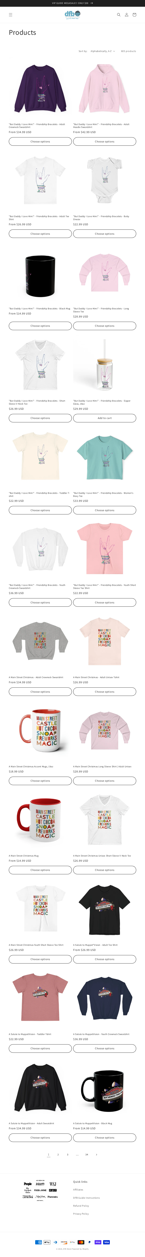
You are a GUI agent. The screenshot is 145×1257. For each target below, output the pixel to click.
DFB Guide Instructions (86, 1197)
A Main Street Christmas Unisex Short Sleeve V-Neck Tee (102, 855)
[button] (10, 15)
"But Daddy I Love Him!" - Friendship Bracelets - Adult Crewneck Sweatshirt (37, 126)
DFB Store (67, 1249)
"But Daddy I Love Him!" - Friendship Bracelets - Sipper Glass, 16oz (101, 402)
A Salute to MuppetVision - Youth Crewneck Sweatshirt (101, 1034)
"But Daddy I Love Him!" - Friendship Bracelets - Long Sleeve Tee (101, 310)
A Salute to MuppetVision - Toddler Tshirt (30, 1034)
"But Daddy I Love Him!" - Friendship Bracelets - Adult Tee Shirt (39, 218)
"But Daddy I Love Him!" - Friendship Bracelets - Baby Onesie (101, 218)
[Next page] (96, 1155)
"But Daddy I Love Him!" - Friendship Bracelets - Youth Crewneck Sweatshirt (37, 587)
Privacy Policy (81, 1213)
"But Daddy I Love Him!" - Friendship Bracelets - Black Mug (39, 308)
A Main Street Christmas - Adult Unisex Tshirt (96, 677)
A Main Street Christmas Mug (24, 855)
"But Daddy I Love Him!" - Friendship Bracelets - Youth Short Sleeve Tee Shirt (104, 587)
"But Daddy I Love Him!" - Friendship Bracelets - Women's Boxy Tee (103, 495)
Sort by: (83, 51)
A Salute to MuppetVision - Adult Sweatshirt (31, 1123)
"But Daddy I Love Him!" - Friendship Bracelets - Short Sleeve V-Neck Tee (37, 402)
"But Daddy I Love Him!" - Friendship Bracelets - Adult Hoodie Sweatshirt (101, 126)
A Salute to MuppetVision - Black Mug (92, 1123)
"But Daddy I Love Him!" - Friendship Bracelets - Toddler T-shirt (39, 495)
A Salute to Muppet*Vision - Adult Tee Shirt (95, 945)
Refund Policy (81, 1205)
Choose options (40, 141)
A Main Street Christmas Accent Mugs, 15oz (31, 766)
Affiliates (78, 1189)
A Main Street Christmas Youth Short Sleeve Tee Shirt (36, 945)
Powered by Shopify (80, 1249)
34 (86, 1154)
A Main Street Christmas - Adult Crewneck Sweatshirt (36, 677)
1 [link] (48, 1154)
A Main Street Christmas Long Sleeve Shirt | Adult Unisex (102, 766)
